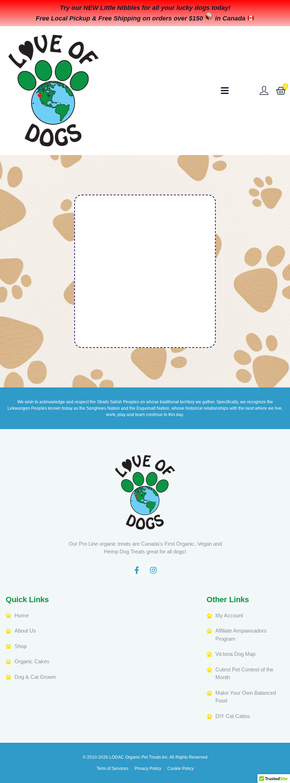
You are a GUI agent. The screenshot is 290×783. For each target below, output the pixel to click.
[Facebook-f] (136, 570)
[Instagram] (153, 570)
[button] (225, 90)
